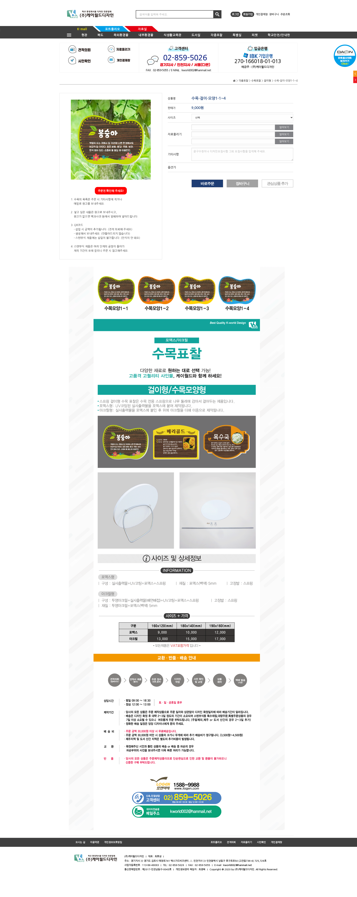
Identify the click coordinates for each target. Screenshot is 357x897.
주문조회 (285, 14)
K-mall (82, 29)
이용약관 (94, 842)
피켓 (255, 34)
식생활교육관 (172, 34)
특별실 (237, 34)
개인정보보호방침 (113, 842)
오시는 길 (80, 842)
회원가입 (248, 14)
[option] (111, 140)
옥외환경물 (121, 34)
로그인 (235, 14)
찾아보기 (284, 127)
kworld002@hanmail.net (237, 865)
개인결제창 (262, 14)
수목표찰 (256, 80)
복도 (100, 34)
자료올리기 (246, 842)
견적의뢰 (231, 842)
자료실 (142, 29)
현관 (84, 34)
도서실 (196, 34)
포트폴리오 (112, 29)
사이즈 (172, 117)
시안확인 (261, 842)
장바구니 (274, 14)
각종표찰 (217, 34)
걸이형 (267, 80)
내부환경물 (146, 34)
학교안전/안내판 (279, 34)
